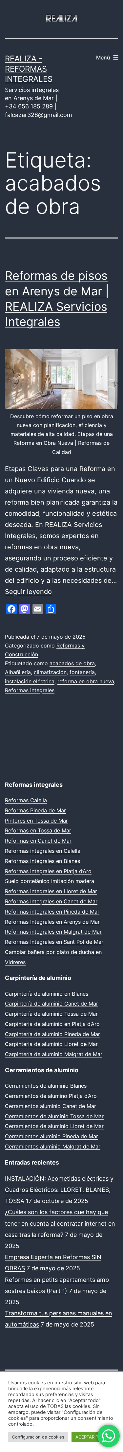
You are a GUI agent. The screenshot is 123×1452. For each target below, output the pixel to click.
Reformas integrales (29, 690)
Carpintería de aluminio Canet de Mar (51, 1003)
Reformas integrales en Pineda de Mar (52, 911)
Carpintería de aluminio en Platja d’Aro (52, 1024)
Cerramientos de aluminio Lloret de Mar (54, 1126)
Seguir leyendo (28, 592)
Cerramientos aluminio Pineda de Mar (51, 1136)
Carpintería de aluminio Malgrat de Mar (53, 1054)
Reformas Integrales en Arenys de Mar (52, 922)
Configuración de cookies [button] (38, 1437)
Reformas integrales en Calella (42, 851)
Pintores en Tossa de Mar (36, 820)
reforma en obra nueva (85, 681)
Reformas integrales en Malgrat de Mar (53, 931)
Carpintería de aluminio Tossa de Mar (51, 1013)
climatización (50, 672)
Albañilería (18, 672)
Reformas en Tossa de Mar (38, 830)
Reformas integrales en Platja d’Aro (48, 871)
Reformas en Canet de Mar (38, 840)
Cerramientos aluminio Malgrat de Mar (52, 1146)
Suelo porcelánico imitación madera (49, 881)
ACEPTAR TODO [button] (91, 1437)
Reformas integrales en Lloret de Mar (51, 891)
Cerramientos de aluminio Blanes (46, 1085)
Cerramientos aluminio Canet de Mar (50, 1106)
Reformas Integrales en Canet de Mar (51, 901)
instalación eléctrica (29, 681)
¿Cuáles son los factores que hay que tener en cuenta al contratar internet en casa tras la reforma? (60, 1223)
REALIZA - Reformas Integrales (28, 69)
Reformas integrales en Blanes (42, 861)
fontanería (82, 672)
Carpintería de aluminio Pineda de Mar (52, 1034)
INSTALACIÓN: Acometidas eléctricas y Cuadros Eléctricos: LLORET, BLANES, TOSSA (59, 1189)
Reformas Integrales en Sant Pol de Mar (54, 942)
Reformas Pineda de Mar (35, 810)
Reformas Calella (26, 800)
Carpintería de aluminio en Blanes (46, 993)
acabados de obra (72, 663)
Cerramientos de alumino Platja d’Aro (51, 1096)
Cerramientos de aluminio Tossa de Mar (54, 1116)
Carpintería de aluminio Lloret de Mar (51, 1044)
